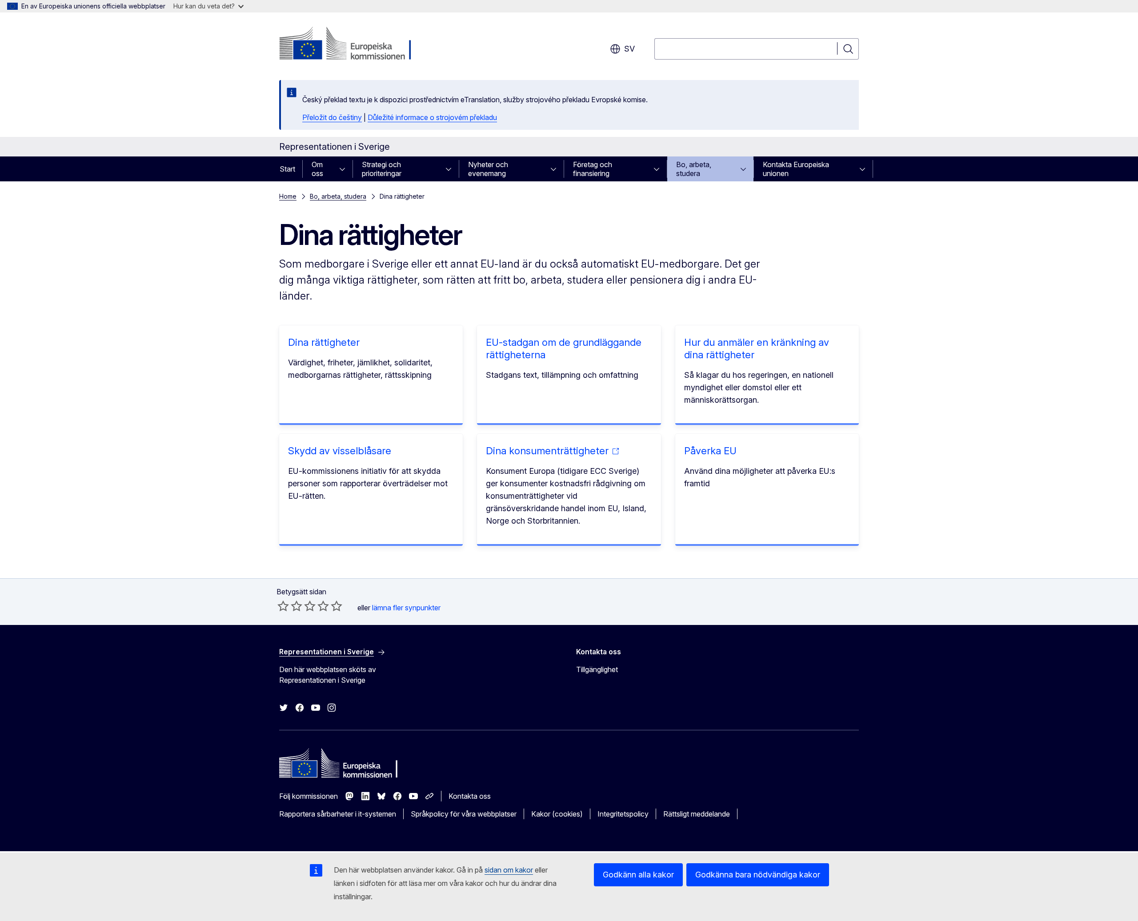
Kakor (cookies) (557, 813)
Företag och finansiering (592, 169)
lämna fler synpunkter (406, 607)
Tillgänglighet (597, 669)
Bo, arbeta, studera (693, 169)
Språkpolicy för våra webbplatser (464, 813)
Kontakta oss (470, 796)
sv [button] (629, 48)
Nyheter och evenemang (488, 169)
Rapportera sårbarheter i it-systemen (337, 813)
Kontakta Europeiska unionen (796, 169)
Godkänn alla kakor (638, 874)
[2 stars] (289, 606)
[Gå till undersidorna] (345, 168)
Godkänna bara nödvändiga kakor (757, 874)
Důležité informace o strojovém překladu (432, 117)
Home (288, 196)
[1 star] (283, 606)
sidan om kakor (509, 869)
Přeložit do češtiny (332, 117)
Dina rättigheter (324, 342)
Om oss (317, 169)
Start (287, 168)
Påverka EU (710, 450)
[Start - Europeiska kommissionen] (351, 44)
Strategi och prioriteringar (381, 169)
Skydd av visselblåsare (339, 450)
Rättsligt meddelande (696, 813)
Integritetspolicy (623, 813)
